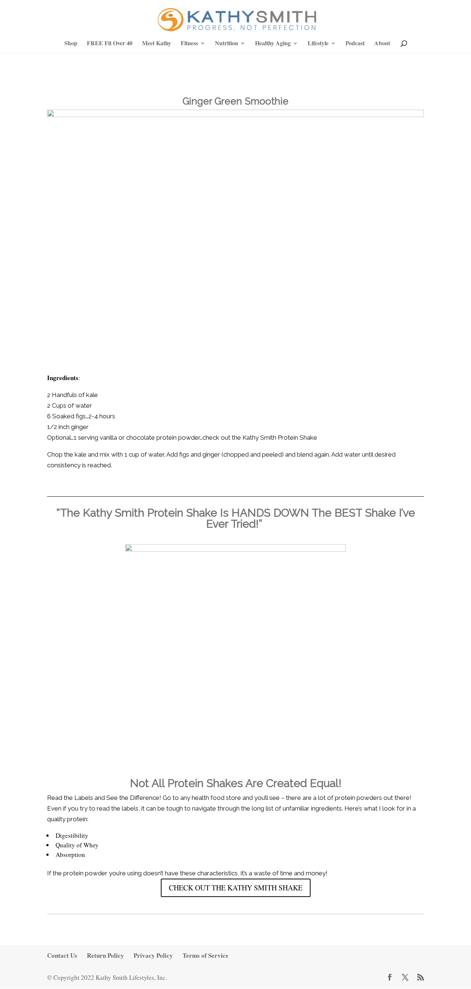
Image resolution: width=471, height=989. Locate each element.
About (382, 43)
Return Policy (105, 955)
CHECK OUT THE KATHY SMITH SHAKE (235, 888)
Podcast (355, 43)
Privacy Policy (153, 955)
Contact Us (62, 955)
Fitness (189, 43)
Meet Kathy (156, 43)
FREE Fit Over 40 (109, 43)
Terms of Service (206, 955)
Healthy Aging (273, 43)
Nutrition (226, 43)
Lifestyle (318, 43)
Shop (70, 43)
